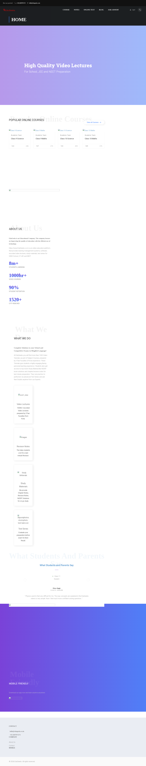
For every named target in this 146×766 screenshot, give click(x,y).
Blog (101, 10)
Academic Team (16, 135)
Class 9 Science (17, 139)
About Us (12, 742)
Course (66, 10)
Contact (12, 746)
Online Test (89, 10)
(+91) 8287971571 (21, 3)
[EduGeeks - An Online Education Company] (9, 9)
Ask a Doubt (113, 10)
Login (133, 10)
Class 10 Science (67, 139)
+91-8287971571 (15, 735)
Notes (76, 10)
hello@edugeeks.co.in (34, 3)
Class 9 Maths (41, 139)
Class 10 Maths (91, 139)
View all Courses (93, 122)
